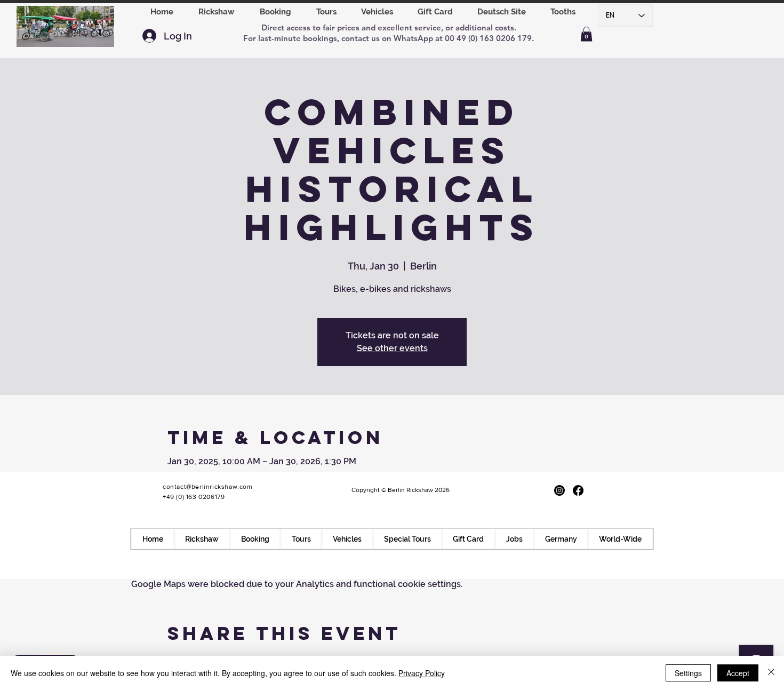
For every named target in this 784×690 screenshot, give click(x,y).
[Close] (771, 672)
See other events (392, 348)
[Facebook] (578, 490)
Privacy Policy (421, 673)
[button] (275, 11)
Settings (688, 673)
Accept (737, 673)
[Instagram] (559, 490)
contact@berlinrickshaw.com (208, 486)
